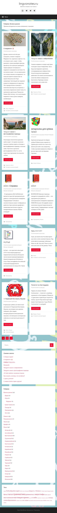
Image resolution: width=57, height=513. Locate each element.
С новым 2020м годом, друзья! (13, 381)
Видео (35, 314)
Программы (9, 221)
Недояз (7, 454)
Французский (9, 471)
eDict (33, 185)
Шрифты (6, 424)
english (18, 491)
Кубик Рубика (37, 163)
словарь (50, 497)
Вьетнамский (9, 435)
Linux (24, 491)
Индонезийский (9, 441)
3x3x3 (5, 491)
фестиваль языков (32, 500)
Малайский (8, 452)
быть (5, 494)
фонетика (38, 500)
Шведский (8, 476)
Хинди (7, 474)
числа (44, 500)
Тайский (7, 460)
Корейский (8, 449)
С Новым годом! (8, 357)
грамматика (19, 494)
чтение (47, 500)
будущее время (50, 491)
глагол (10, 494)
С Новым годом (44, 491)
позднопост (39, 497)
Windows (38, 491)
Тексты (6, 421)
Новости (35, 92)
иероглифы (39, 494)
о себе (34, 498)
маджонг (49, 494)
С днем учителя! (8, 378)
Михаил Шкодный (8, 190)
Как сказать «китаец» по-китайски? (14, 376)
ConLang (9, 491)
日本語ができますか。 (10, 362)
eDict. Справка (11, 185)
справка (17, 500)
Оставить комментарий (12, 110)
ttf (34, 491)
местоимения (8, 498)
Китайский (8, 446)
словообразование (10, 500)
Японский (8, 479)
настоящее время (21, 498)
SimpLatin (6, 365)
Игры (7, 108)
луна (46, 494)
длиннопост (30, 494)
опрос (30, 497)
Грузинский (8, 438)
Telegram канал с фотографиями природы (16, 370)
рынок (46, 497)
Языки (41, 219)
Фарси (7, 468)
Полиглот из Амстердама (39, 285)
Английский (8, 433)
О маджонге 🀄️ (9, 48)
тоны (21, 500)
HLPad (7, 242)
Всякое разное (8, 392)
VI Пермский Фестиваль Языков (14, 299)
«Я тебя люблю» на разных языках (14, 373)
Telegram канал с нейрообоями (42, 58)
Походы (7, 407)
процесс (43, 497)
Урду (6, 465)
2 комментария (10, 332)
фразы (42, 500)
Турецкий (8, 463)
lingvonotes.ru (28, 3)
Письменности (8, 419)
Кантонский (8, 444)
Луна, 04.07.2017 (36, 231)
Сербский (8, 457)
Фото (39, 92)
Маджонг (11, 108)
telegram (31, 491)
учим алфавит (25, 500)
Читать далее (8, 103)
